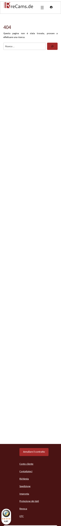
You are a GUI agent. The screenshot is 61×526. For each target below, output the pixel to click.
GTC (21, 516)
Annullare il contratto (34, 452)
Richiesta (24, 479)
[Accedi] (51, 7)
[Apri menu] (42, 7)
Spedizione (24, 486)
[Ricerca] (52, 46)
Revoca (23, 509)
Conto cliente (26, 464)
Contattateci (25, 471)
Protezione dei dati (29, 501)
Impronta (24, 494)
